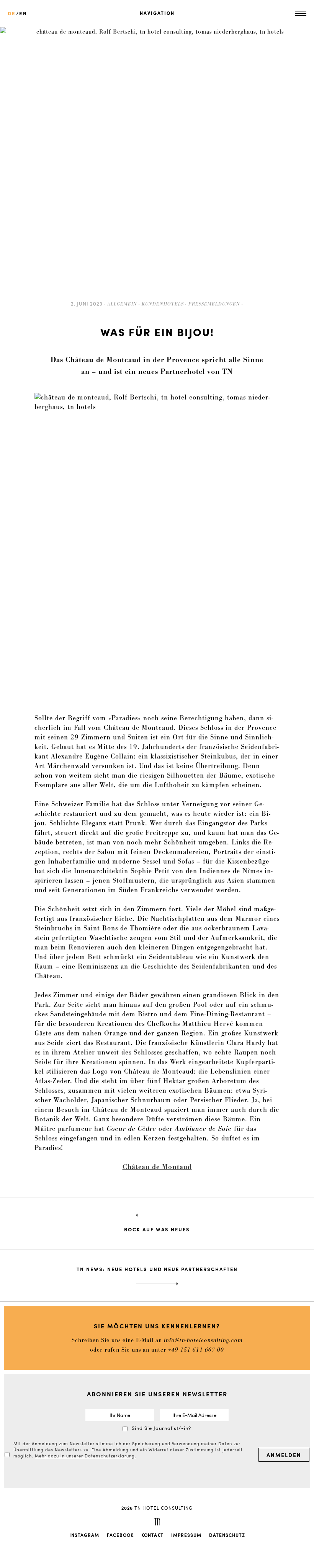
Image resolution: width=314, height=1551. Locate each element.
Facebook (120, 1535)
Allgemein (122, 304)
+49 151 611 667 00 (196, 1350)
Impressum (186, 1535)
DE (12, 13)
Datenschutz (227, 1535)
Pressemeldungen (214, 304)
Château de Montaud (157, 1167)
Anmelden (284, 1455)
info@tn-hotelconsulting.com (203, 1340)
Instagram (84, 1535)
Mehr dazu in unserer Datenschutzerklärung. (85, 1455)
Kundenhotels (163, 304)
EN (23, 13)
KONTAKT (152, 1535)
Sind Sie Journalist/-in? (161, 1427)
